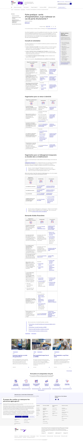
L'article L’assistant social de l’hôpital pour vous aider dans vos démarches (52, 71)
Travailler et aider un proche (55, 413)
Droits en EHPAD (45, 421)
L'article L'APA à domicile (51, 256)
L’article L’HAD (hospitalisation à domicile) (52, 145)
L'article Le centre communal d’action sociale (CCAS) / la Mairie (53, 86)
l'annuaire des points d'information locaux (44, 78)
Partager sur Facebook (51, 26)
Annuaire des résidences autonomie (46, 384)
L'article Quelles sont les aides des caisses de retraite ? (52, 116)
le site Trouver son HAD (43, 146)
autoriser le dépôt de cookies (52, 28)
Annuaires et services (17, 9)
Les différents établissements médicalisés (45, 409)
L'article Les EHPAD (50, 196)
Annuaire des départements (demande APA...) (16, 384)
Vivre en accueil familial (36, 413)
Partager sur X (53, 26)
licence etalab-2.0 (44, 439)
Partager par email (49, 26)
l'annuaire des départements (41, 256)
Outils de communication (18, 437)
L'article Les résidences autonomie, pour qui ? (50, 186)
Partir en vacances (54, 415)
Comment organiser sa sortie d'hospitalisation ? (20, 356)
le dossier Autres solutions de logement (39, 211)
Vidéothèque (63, 410)
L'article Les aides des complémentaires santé (52, 249)
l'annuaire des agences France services (41, 314)
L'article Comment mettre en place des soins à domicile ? (52, 135)
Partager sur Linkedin (55, 26)
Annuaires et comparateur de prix (64, 408)
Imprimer (47, 26)
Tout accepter (18, 416)
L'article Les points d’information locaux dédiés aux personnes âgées (52, 78)
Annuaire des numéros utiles (67, 384)
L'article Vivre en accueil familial (49, 194)
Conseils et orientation (15, 15)
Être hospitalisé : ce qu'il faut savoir (61, 356)
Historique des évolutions (31, 437)
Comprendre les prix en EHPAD (46, 419)
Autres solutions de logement (35, 415)
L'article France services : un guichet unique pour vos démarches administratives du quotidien (52, 314)
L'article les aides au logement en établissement (52, 283)
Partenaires (24, 437)
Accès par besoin (68, 1)
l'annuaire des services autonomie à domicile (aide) (43, 125)
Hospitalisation (27, 333)
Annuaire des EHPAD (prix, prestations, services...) (36, 384)
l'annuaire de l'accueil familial (41, 194)
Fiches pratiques (23, 9)
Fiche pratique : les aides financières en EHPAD (37, 327)
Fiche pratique (34, 333)
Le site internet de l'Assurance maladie (52, 108)
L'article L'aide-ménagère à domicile (52, 262)
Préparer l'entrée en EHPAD (45, 411)
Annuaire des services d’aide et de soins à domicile (57, 384)
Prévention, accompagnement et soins (45, 417)
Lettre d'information (64, 414)
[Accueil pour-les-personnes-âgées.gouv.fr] (20, 3)
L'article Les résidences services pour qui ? (50, 190)
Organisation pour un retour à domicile (16, 18)
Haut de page (69, 370)
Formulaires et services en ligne (65, 416)
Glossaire (63, 420)
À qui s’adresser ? (17, 421)
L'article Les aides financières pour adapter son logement (52, 300)
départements (41, 299)
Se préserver (54, 411)
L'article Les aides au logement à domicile (52, 279)
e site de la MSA (41, 281)
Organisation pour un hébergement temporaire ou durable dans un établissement (16, 21)
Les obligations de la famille (17, 419)
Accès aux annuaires (61, 1)
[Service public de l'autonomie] (23, 430)
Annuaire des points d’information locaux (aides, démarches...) (26, 384)
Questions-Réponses (64, 418)
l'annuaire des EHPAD (41, 200)
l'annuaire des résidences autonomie (41, 186)
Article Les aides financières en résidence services (38, 330)
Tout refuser (25, 416)
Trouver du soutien (54, 409)
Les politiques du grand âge (17, 423)
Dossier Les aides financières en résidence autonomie (39, 329)
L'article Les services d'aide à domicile (52, 125)
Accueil (11, 7)
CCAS (39, 297)
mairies (42, 296)
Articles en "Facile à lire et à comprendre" (65, 412)
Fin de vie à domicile (26, 422)
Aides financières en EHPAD (45, 414)
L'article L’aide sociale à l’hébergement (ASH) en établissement (51, 267)
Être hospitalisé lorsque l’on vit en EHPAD (41, 356)
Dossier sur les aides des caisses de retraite (52, 233)
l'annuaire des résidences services (41, 190)
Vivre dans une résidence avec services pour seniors (36, 410)
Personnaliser (32, 416)
